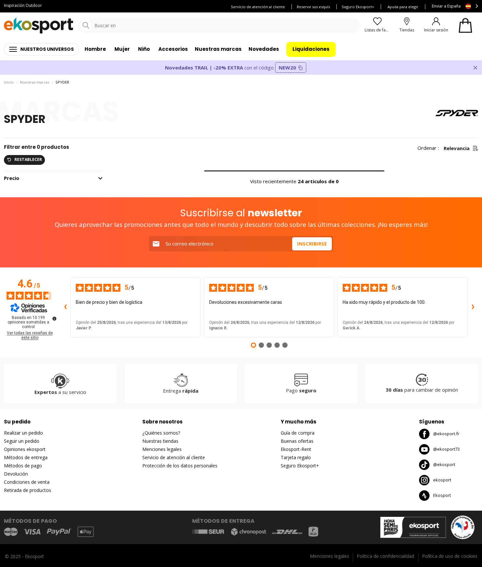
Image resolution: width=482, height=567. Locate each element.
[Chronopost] (248, 532)
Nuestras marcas (218, 49)
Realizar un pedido (23, 433)
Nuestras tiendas (160, 441)
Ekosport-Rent (296, 449)
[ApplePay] (85, 532)
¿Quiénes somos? (161, 433)
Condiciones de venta (27, 482)
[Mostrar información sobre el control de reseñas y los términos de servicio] (54, 318)
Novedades (264, 49)
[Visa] (32, 532)
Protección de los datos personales (179, 465)
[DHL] (287, 532)
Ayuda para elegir (403, 6)
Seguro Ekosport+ (358, 6)
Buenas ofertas (297, 441)
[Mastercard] (11, 532)
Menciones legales (162, 449)
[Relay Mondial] (313, 532)
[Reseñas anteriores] (65, 307)
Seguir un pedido (21, 441)
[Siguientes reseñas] (472, 307)
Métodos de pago (23, 465)
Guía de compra (297, 433)
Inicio (9, 82)
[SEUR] (208, 531)
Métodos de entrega (26, 457)
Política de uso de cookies (449, 556)
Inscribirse (312, 243)
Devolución (16, 474)
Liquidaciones (311, 49)
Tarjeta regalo (296, 457)
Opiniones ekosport (25, 449)
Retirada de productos (27, 490)
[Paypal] (59, 532)
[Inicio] (38, 25)
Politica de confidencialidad (385, 556)
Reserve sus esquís (313, 6)
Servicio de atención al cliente (258, 6)
